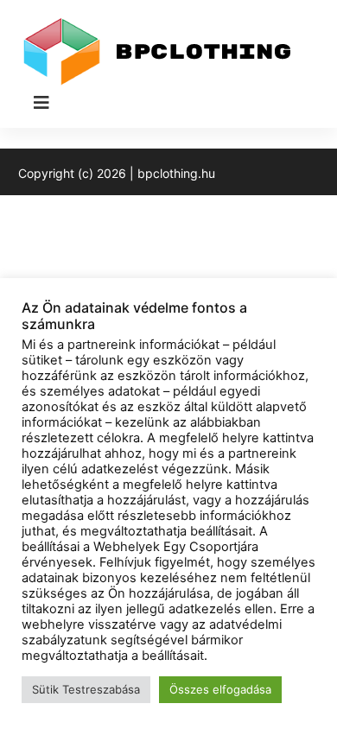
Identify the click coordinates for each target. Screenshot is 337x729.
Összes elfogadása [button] (220, 689)
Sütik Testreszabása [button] (86, 689)
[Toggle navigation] (41, 103)
